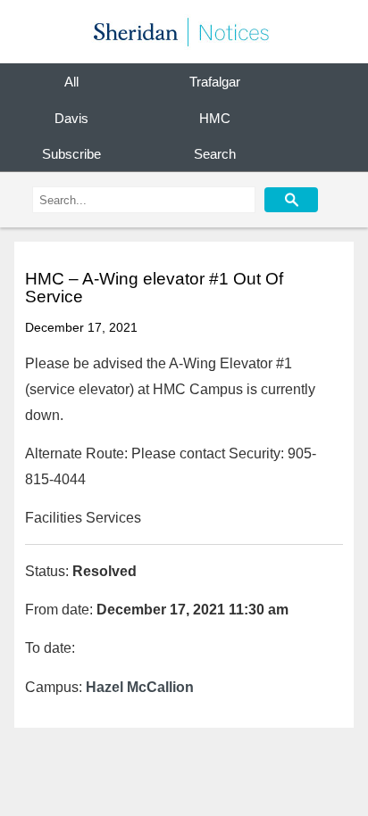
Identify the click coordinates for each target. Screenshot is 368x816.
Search (215, 154)
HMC (214, 118)
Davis (71, 118)
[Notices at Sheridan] (184, 31)
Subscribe (71, 154)
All (71, 82)
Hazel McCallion (140, 687)
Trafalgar (214, 82)
